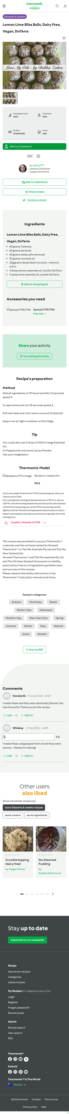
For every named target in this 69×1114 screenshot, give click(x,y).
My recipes (29, 991)
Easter (53, 602)
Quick (25, 634)
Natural (58, 626)
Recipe (12, 965)
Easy (43, 626)
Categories (14, 977)
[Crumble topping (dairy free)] (18, 839)
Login (11, 997)
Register (13, 1002)
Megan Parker (17, 869)
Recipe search (16, 1027)
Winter (28, 626)
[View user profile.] (23, 168)
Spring (59, 618)
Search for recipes (19, 971)
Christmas (35, 602)
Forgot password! (18, 1007)
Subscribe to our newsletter (27, 940)
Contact (36, 1099)
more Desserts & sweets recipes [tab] (24, 807)
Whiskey (18, 728)
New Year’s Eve (38, 618)
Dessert (42, 634)
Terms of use (51, 1099)
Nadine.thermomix (50, 873)
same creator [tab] (13, 815)
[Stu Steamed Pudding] (51, 839)
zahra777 (38, 165)
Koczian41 (19, 695)
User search (15, 1033)
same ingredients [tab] (37, 815)
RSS (10, 1038)
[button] (4, 6)
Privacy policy (30, 1107)
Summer (11, 626)
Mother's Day (13, 618)
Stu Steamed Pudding (47, 862)
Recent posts (16, 1013)
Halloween (46, 610)
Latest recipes (16, 982)
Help (43, 1107)
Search (12, 1021)
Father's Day (24, 610)
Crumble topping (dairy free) (17, 862)
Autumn (16, 602)
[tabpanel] (34, 861)
